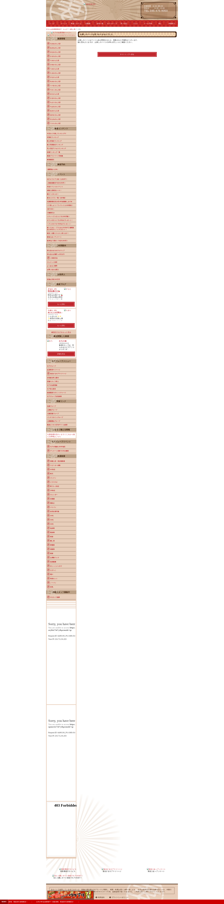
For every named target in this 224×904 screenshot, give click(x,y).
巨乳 (51, 587)
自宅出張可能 (54, 511)
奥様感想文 (50, 159)
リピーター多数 (55, 465)
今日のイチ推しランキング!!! (56, 133)
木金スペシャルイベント (55, 186)
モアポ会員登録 (52, 385)
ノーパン (53, 583)
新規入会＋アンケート (54, 237)
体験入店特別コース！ (54, 190)
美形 (51, 536)
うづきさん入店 (55, 85)
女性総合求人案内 (53, 378)
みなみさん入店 (55, 52)
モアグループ (51, 366)
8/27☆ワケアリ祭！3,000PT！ (57, 179)
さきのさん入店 (55, 98)
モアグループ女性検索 (54, 396)
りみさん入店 (54, 60)
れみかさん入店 (55, 81)
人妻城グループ (52, 410)
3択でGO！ (50, 209)
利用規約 (101, 897)
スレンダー (54, 495)
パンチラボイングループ (55, 417)
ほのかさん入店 (55, 115)
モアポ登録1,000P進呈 (57, 447)
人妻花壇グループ (53, 413)
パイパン (53, 507)
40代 (52, 524)
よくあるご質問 (52, 266)
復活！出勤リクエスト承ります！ (58, 233)
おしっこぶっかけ (56, 566)
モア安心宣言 (51, 389)
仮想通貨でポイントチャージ (56, 392)
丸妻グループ (51, 406)
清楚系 (52, 549)
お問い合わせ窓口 (53, 269)
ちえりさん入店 (55, 102)
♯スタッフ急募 (55, 597)
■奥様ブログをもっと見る (61, 332)
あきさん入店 (54, 111)
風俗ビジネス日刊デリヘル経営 (57, 425)
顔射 (51, 553)
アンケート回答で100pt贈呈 (59, 451)
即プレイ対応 (54, 486)
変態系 (52, 545)
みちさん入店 (54, 94)
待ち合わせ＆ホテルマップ (56, 250)
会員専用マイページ (53, 370)
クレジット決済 (52, 262)
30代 (52, 520)
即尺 (51, 474)
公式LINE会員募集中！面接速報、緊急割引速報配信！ (52, 902)
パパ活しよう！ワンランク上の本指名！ (60, 205)
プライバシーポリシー (120, 897)
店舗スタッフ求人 (53, 381)
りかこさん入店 (55, 90)
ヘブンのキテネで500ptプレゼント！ (59, 224)
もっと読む (61, 304)
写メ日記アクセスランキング (56, 148)
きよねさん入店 (55, 119)
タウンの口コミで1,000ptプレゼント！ (60, 220)
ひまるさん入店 (55, 56)
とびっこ (53, 570)
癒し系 (52, 541)
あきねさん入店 (55, 48)
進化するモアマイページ (58, 373)
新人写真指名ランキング (55, 145)
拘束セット (54, 578)
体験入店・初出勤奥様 (57, 461)
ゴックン (53, 478)
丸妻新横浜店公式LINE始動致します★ (59, 201)
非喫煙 (52, 499)
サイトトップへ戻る (127, 54)
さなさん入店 (54, 77)
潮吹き (52, 503)
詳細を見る (61, 354)
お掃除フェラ (54, 557)
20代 (52, 515)
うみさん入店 (54, 69)
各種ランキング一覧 (53, 152)
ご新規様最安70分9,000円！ (56, 183)
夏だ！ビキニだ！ (53, 194)
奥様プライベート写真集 (55, 156)
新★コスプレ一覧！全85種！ (56, 198)
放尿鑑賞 (53, 562)
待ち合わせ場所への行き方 (56, 254)
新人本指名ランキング (54, 141)
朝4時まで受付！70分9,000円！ (57, 241)
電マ (51, 574)
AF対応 (52, 469)
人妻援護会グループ (53, 421)
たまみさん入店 (55, 73)
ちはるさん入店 (55, 106)
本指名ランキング (53, 137)
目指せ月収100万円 (53, 279)
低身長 (52, 528)
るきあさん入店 (55, 44)
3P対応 (52, 490)
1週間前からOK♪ (52, 169)
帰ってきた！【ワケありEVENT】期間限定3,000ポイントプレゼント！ (60, 228)
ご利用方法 (54, 258)
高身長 (52, 532)
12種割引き (51, 213)
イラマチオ (54, 482)
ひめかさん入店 (55, 64)
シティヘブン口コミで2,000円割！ (58, 216)
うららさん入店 (55, 123)
